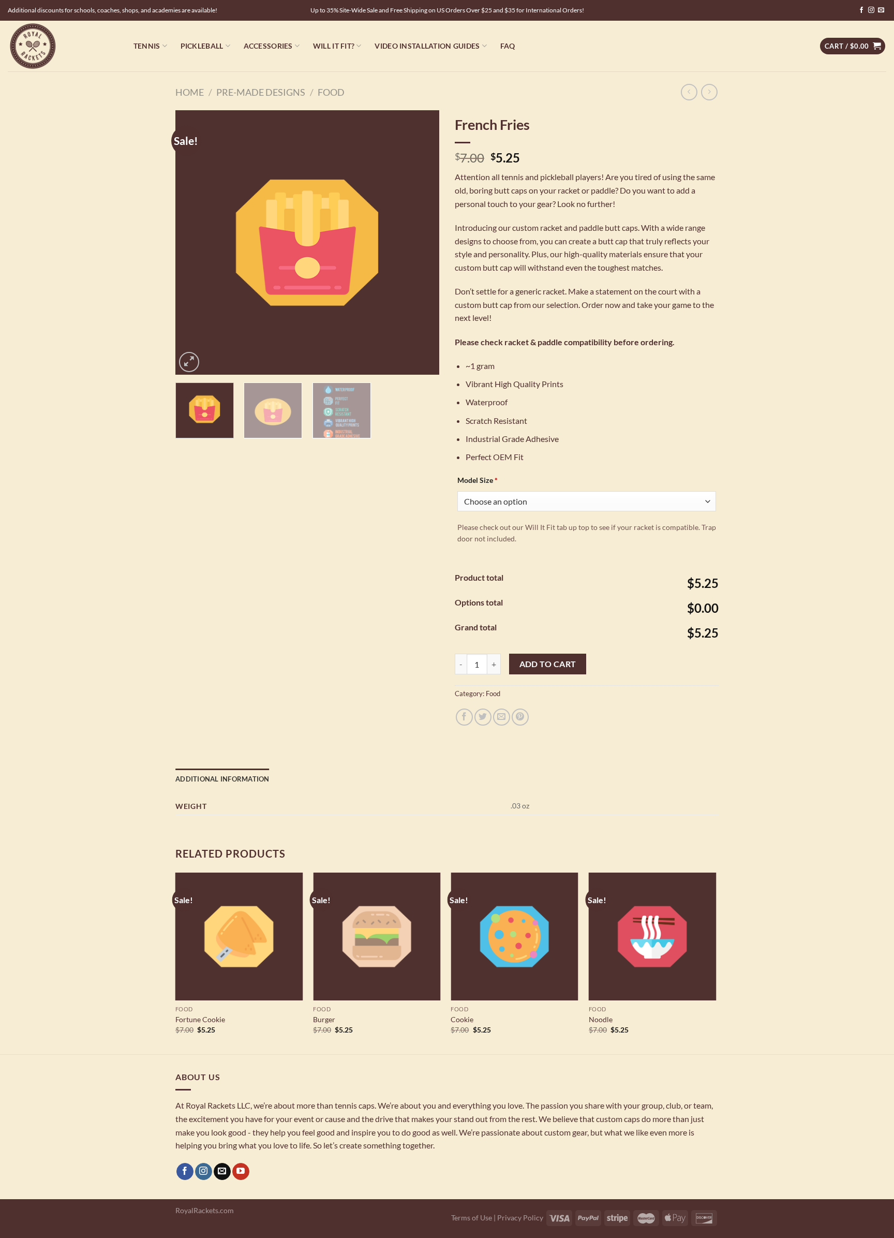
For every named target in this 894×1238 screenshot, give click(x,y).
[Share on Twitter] (482, 717)
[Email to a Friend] (501, 717)
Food (331, 92)
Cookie (462, 1019)
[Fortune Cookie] (239, 936)
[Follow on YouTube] (240, 1172)
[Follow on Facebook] (861, 10)
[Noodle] (653, 936)
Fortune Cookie (200, 1019)
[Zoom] (189, 362)
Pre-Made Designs (260, 92)
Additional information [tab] (222, 779)
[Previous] (193, 242)
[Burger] (377, 936)
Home (189, 92)
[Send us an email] (881, 10)
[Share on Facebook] (464, 717)
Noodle (601, 1019)
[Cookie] (514, 936)
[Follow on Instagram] (871, 10)
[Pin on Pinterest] (520, 717)
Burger (324, 1019)
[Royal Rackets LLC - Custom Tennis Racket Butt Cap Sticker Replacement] (59, 46)
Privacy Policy (520, 1217)
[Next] (421, 242)
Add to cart (547, 664)
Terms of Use (471, 1217)
